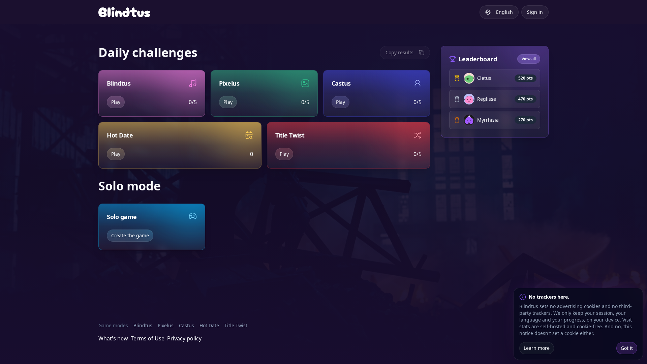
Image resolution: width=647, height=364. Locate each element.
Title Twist (235, 325)
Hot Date (209, 325)
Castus (186, 325)
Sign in (535, 12)
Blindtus (142, 325)
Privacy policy (184, 338)
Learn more (537, 348)
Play (115, 102)
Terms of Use (147, 338)
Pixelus (166, 325)
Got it (627, 348)
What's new (113, 338)
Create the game (130, 235)
